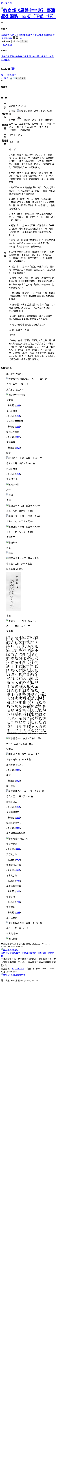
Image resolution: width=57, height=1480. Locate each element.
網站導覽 (8, 38)
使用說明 (43, 35)
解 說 (5, 75)
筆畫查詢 (14, 56)
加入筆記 (21, 78)
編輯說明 (25, 35)
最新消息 (7, 35)
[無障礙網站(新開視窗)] (13, 975)
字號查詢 (39, 56)
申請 (18, 405)
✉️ (14, 78)
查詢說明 (7, 45)
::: (2, 35)
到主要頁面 (6, 3)
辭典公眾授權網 (29, 953)
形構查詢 (22, 56)
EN (20, 38)
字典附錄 (34, 35)
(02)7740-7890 (18, 969)
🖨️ (11, 78)
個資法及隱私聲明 (11, 953)
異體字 (13, 75)
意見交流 (42, 953)
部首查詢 (5, 56)
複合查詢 (47, 56)
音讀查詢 (31, 56)
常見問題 (16, 35)
